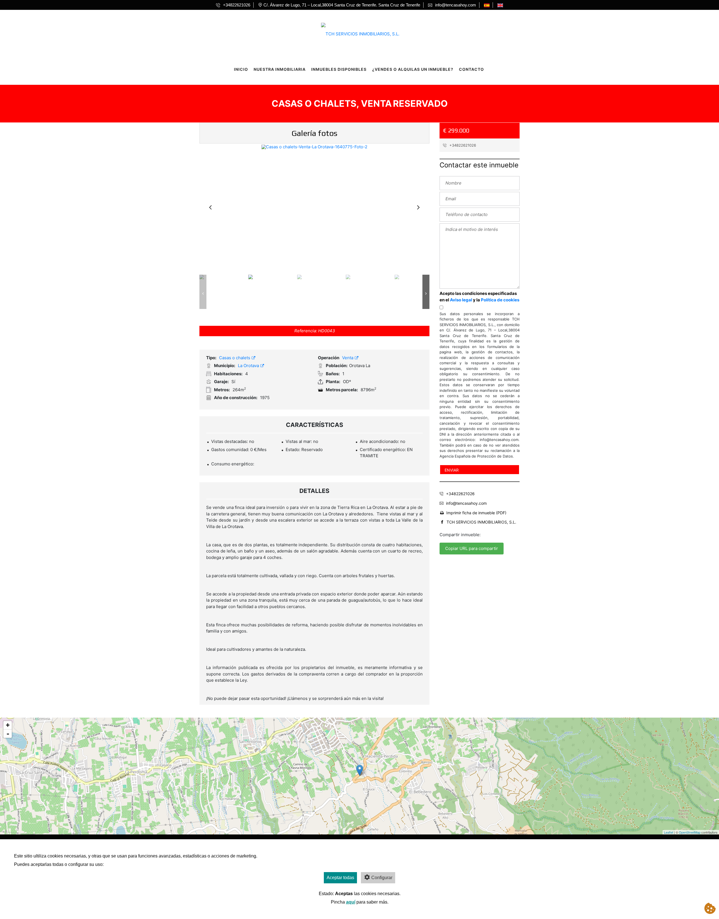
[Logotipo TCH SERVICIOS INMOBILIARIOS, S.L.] (353, 32)
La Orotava (249, 365)
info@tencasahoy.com (466, 503)
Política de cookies (500, 299)
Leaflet (668, 832)
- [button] (8, 734)
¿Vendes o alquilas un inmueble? (412, 69)
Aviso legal (461, 299)
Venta (348, 357)
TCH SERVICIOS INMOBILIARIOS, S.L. (481, 522)
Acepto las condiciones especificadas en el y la (479, 296)
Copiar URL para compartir (471, 548)
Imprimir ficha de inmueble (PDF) (476, 512)
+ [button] (8, 725)
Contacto (471, 69)
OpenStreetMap (689, 832)
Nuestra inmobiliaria (280, 69)
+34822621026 (462, 145)
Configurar (381, 877)
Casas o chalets (235, 357)
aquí (350, 902)
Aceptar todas (340, 877)
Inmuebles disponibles (339, 69)
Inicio (241, 69)
